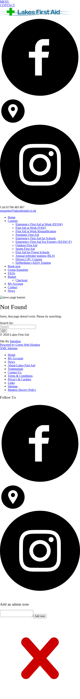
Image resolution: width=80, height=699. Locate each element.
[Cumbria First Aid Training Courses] (36, 15)
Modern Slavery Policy (22, 389)
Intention (15, 341)
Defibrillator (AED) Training (33, 262)
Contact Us (15, 372)
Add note (40, 616)
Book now (14, 266)
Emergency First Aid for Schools (36, 238)
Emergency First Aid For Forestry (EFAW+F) (44, 241)
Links (11, 382)
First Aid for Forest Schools (32, 252)
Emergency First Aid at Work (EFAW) (39, 224)
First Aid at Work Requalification (36, 231)
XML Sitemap (8, 348)
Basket (12, 276)
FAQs (11, 273)
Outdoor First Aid (26, 245)
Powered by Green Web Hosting (20, 344)
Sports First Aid (25, 248)
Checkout (21, 280)
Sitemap (13, 386)
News (11, 290)
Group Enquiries (18, 269)
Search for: (6, 323)
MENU (4, 1)
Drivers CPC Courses (29, 259)
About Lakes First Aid (21, 365)
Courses (13, 220)
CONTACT (7, 5)
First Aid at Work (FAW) (31, 227)
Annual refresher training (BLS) (35, 255)
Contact (12, 287)
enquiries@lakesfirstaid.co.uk (18, 210)
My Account (15, 283)
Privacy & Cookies (19, 379)
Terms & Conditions (20, 375)
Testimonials (15, 368)
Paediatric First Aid (27, 234)
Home (11, 217)
